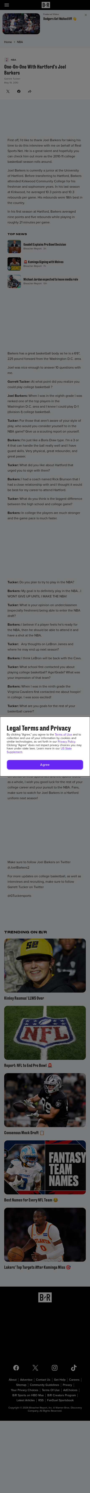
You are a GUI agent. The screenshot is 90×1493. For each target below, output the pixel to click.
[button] (45, 765)
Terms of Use (63, 734)
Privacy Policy (66, 741)
